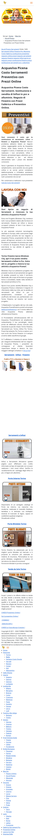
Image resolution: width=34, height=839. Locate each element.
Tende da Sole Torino (17, 569)
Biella (8, 657)
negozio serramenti (24, 56)
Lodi (7, 711)
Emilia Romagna (9, 749)
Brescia (8, 693)
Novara (8, 664)
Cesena (8, 767)
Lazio (5, 814)
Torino (8, 655)
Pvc (22, 51)
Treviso (8, 729)
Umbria (5, 807)
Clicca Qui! (26, 351)
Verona (8, 722)
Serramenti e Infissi (17, 435)
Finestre (17, 51)
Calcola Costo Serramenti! (10, 183)
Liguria (5, 675)
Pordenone (10, 747)
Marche (5, 771)
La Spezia (9, 684)
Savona (8, 679)
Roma (8, 821)
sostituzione (17, 54)
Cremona (9, 697)
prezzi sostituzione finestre (17, 60)
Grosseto (9, 789)
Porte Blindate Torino (17, 524)
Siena (8, 803)
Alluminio (26, 51)
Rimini (8, 769)
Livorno (8, 792)
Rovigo (8, 735)
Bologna (9, 760)
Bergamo (9, 691)
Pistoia (8, 800)
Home (5, 650)
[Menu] (31, 3)
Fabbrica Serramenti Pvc (11, 827)
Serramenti (5, 51)
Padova (8, 733)
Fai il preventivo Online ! (9, 616)
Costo (3, 54)
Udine (8, 744)
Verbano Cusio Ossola (14, 659)
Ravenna (9, 765)
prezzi (14, 56)
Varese (8, 706)
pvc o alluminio (24, 63)
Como (8, 695)
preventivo (25, 54)
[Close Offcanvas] (8, 647)
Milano (8, 688)
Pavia (8, 702)
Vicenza (9, 724)
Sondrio (9, 704)
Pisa (7, 798)
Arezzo (8, 785)
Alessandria (10, 670)
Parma (8, 753)
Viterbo (8, 816)
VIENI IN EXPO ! (7, 624)
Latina (8, 823)
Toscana (6, 783)
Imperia (9, 677)
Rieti (7, 818)
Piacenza (9, 751)
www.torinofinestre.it (9, 309)
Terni (8, 809)
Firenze (8, 787)
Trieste (8, 740)
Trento (8, 718)
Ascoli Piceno (10, 776)
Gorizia (8, 742)
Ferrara (8, 762)
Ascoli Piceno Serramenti (10, 49)
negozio (4, 56)
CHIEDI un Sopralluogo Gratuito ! (13, 628)
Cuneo (8, 666)
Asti (7, 668)
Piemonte (6, 653)
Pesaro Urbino (11, 774)
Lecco (8, 709)
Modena (9, 758)
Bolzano (9, 715)
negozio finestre (7, 58)
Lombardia (7, 686)
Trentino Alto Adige (10, 713)
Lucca (8, 794)
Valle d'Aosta (7, 673)
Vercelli (8, 662)
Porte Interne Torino (17, 478)
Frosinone (9, 825)
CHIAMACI (5, 620)
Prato (8, 805)
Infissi (12, 51)
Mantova (9, 700)
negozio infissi (19, 58)
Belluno (8, 727)
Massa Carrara (11, 796)
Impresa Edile (8, 834)
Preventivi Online (9, 830)
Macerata (9, 778)
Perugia (9, 812)
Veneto (5, 720)
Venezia (9, 731)
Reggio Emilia (11, 756)
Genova (9, 682)
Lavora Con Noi (8, 832)
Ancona (8, 780)
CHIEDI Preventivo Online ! (10, 613)
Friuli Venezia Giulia (10, 738)
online (10, 56)
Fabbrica (9, 54)
